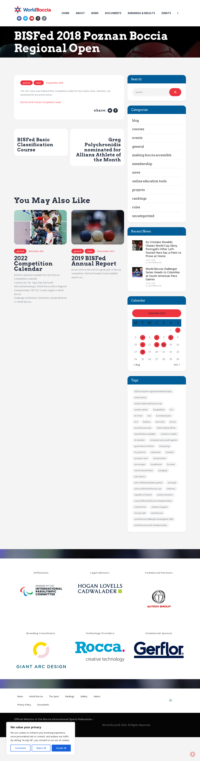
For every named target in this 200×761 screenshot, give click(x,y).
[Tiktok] (44, 18)
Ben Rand (160, 421)
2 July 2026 (150, 283)
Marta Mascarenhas (143, 470)
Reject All (41, 748)
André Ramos (140, 397)
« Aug (136, 364)
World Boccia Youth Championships (150, 525)
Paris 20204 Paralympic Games (148, 482)
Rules (136, 207)
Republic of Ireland (143, 494)
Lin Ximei (171, 464)
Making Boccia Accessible (151, 155)
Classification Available (144, 433)
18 (142, 351)
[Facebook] (19, 18)
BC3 (149, 415)
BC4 (136, 421)
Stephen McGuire (159, 506)
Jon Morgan (139, 464)
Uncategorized (143, 216)
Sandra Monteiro (165, 494)
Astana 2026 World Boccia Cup (148, 403)
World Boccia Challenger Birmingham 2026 (153, 519)
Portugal (172, 482)
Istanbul (169, 452)
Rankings (139, 198)
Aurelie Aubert (141, 409)
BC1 (171, 409)
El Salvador (139, 440)
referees (171, 488)
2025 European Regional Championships (153, 391)
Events (137, 138)
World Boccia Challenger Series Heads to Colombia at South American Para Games (163, 274)
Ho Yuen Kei (139, 452)
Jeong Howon (159, 458)
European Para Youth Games (163, 440)
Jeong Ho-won (141, 458)
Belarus (146, 421)
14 (163, 344)
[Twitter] (25, 18)
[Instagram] (38, 18)
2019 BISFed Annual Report (93, 261)
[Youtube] (31, 18)
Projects (138, 190)
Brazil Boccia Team (142, 427)
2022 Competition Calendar (33, 264)
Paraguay (162, 470)
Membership (142, 164)
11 (143, 344)
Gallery (83, 696)
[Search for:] (156, 92)
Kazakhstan (156, 464)
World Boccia (157, 513)
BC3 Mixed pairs (163, 415)
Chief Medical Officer (166, 427)
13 (156, 344)
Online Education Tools (149, 181)
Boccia (173, 421)
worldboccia (154, 262)
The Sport (54, 696)
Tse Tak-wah (140, 513)
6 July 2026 (150, 259)
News (38, 82)
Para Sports (139, 476)
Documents (43, 704)
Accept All (61, 748)
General (26, 82)
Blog (135, 120)
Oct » (177, 364)
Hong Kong (164, 446)
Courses (138, 129)
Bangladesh (159, 409)
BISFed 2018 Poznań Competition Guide (40, 102)
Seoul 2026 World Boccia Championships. (153, 500)
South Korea (140, 506)
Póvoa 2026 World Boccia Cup (147, 488)
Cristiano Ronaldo (169, 433)
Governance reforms (144, 446)
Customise (20, 748)
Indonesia (155, 452)
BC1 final (138, 415)
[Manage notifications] (192, 754)
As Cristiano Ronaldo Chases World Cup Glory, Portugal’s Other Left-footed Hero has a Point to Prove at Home (163, 249)
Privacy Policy (24, 704)
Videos (97, 696)
